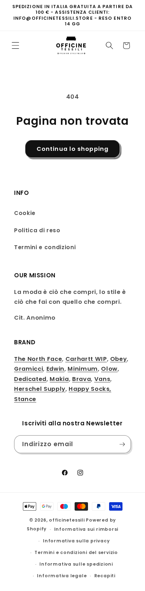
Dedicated (30, 379)
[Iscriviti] (122, 444)
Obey (118, 359)
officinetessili (67, 520)
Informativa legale (62, 576)
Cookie (25, 213)
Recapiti (104, 576)
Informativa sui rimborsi (86, 529)
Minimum (83, 369)
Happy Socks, (90, 389)
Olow (109, 369)
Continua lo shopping (72, 149)
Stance (25, 399)
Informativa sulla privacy (76, 541)
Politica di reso (37, 230)
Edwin (55, 369)
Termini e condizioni (45, 247)
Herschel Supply (39, 389)
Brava (81, 379)
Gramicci (28, 369)
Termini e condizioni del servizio (76, 552)
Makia (59, 379)
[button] (15, 45)
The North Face (38, 359)
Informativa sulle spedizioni (76, 564)
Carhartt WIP (86, 359)
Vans (102, 379)
